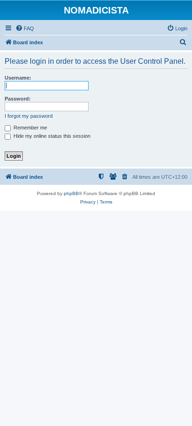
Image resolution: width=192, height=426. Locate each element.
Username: (18, 78)
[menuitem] (24, 28)
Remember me (29, 127)
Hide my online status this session (51, 136)
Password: (18, 98)
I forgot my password (29, 116)
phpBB (71, 193)
